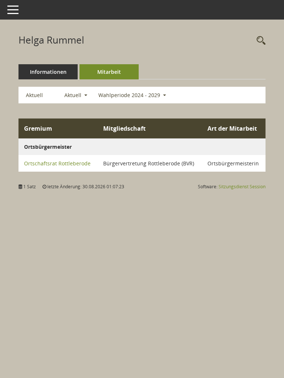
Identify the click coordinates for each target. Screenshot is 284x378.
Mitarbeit (109, 71)
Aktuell (34, 95)
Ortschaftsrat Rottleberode (57, 163)
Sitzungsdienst (242, 186)
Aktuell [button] (73, 95)
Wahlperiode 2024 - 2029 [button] (130, 95)
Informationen (48, 71)
